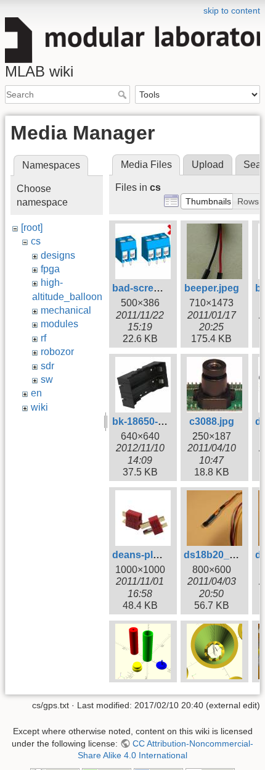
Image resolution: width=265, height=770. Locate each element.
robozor (57, 351)
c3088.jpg (211, 421)
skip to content (231, 10)
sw (47, 379)
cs (36, 241)
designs (58, 255)
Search (123, 94)
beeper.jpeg (211, 288)
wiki (39, 407)
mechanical (66, 310)
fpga (50, 269)
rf (43, 338)
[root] (32, 227)
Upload (208, 164)
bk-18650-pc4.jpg (152, 421)
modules (59, 324)
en (36, 393)
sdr (47, 366)
